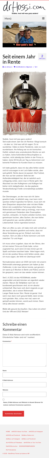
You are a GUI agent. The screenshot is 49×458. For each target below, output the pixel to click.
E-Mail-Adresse (8, 380)
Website (5, 390)
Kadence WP (26, 453)
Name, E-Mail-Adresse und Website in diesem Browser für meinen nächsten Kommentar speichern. (23, 404)
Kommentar (7, 341)
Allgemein (29, 67)
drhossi (9, 67)
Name (5, 370)
